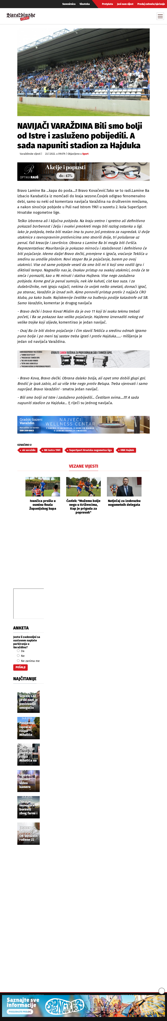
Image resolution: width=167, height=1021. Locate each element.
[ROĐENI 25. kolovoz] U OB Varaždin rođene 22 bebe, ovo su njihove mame (28, 834)
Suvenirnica (69, 4)
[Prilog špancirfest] (83, 1006)
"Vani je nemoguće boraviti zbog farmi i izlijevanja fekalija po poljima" (28, 808)
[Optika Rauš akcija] (83, 171)
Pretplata (107, 4)
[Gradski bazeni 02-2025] (83, 425)
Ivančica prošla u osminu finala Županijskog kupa (42, 504)
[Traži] (123, 16)
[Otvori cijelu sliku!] (83, 72)
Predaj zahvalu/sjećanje (151, 4)
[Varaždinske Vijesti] (21, 16)
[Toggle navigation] (160, 16)
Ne (22, 656)
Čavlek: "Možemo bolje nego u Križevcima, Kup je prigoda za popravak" (83, 507)
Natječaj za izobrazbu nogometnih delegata (124, 503)
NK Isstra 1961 (52, 450)
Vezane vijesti (83, 466)
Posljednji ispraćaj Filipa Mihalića (27, 729)
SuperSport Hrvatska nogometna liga (90, 450)
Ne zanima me (30, 661)
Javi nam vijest (125, 4)
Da (22, 651)
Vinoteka (85, 4)
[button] (20, 495)
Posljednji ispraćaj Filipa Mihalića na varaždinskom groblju (29, 755)
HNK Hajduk (127, 450)
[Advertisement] (83, 556)
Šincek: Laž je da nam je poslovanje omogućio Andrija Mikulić (28, 702)
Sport (85, 153)
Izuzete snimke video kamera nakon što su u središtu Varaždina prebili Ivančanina (27, 781)
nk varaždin (28, 450)
